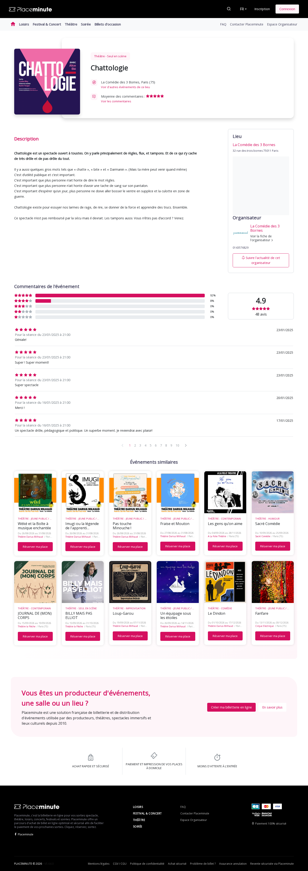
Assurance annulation (233, 864)
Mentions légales (98, 864)
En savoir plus (272, 707)
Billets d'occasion (107, 24)
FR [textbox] (242, 9)
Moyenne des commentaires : (123, 98)
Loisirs (24, 24)
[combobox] (243, 9)
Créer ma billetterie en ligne (231, 707)
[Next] (186, 445)
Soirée (86, 24)
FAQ (223, 24)
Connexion (287, 9)
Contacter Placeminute (246, 24)
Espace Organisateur (282, 24)
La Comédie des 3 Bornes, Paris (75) (128, 84)
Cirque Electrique (264, 626)
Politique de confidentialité (147, 864)
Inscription (262, 9)
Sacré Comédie (262, 536)
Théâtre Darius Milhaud (30, 536)
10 (177, 445)
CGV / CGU (119, 864)
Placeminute (25, 834)
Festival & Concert (47, 24)
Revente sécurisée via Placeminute (272, 864)
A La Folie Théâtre (217, 536)
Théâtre (71, 24)
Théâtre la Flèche (26, 626)
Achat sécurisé (177, 864)
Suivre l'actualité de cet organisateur (263, 260)
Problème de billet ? (203, 864)
